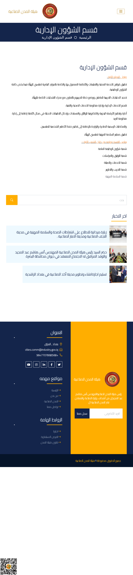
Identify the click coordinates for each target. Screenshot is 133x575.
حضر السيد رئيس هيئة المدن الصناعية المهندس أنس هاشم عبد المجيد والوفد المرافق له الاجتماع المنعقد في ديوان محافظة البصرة (61, 254)
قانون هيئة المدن (49, 442)
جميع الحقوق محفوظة (109, 461)
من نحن (54, 396)
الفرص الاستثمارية (49, 437)
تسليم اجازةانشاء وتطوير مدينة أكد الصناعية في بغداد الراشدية (66, 274)
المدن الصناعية (51, 401)
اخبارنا (55, 431)
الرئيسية (84, 37)
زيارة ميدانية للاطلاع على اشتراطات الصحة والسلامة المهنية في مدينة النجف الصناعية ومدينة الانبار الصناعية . (61, 234)
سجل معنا (82, 413)
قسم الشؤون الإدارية (57, 37)
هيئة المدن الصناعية (85, 461)
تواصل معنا (52, 407)
